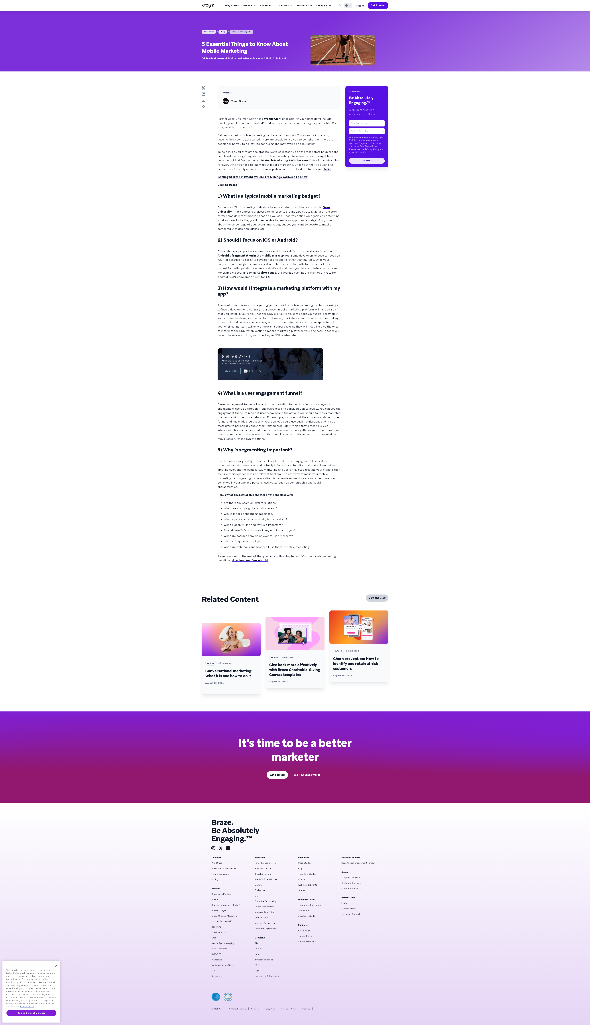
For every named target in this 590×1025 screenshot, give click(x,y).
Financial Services (264, 868)
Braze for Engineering (265, 928)
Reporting (216, 926)
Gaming (258, 884)
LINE (213, 970)
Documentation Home (309, 905)
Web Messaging (219, 948)
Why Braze (216, 862)
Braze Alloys (304, 930)
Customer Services (351, 883)
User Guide (303, 910)
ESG (257, 965)
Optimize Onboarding (265, 901)
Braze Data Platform (221, 894)
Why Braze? (232, 5)
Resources (303, 5)
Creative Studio (219, 932)
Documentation (306, 899)
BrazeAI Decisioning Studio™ (225, 905)
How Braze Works (220, 874)
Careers (259, 948)
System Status (348, 908)
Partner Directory (307, 941)
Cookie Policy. (27, 1006)
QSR (257, 895)
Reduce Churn (262, 917)
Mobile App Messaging (222, 943)
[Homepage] (208, 5)
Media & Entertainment (266, 879)
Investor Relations (264, 959)
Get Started (378, 5)
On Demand (261, 890)
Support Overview (350, 877)
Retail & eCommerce (265, 862)
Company (322, 5)
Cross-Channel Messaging (224, 915)
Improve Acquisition (265, 912)
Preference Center (289, 1009)
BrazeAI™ (216, 899)
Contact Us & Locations (267, 976)
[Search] (340, 5)
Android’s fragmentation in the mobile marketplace (253, 255)
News (257, 954)
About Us (259, 943)
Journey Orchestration (222, 921)
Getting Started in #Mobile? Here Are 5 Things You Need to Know (262, 177)
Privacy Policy (270, 1009)
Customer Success (351, 888)
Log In (360, 5)
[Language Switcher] (348, 5)
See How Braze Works (307, 774)
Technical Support (350, 914)
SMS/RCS (216, 954)
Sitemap (306, 1009)
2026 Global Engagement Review (358, 862)
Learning (302, 890)
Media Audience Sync (222, 965)
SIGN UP (366, 160)
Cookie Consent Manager (31, 1013)
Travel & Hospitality (264, 874)
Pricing (214, 879)
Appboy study (266, 272)
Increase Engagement (265, 923)
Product (247, 5)
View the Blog (377, 598)
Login (344, 903)
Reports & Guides (307, 874)
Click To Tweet (227, 185)
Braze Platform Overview (223, 868)
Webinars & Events (307, 884)
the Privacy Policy (370, 149)
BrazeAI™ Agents (219, 910)
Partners (284, 5)
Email (214, 937)
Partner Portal (305, 936)
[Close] (56, 965)
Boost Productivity (264, 906)
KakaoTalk (216, 976)
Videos (301, 879)
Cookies (255, 1009)
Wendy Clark (272, 118)
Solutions (265, 5)
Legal (257, 970)
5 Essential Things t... (241, 32)
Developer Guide (306, 915)
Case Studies (304, 862)
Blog (222, 32)
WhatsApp (216, 959)
